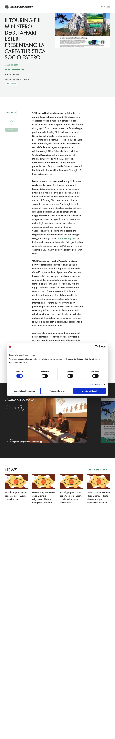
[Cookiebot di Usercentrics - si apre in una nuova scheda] (96, 346)
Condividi (9, 113)
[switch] (45, 376)
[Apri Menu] (108, 7)
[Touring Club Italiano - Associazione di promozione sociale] (19, 7)
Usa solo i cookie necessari (24, 391)
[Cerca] (105, 7)
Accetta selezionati (57, 391)
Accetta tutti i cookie (90, 391)
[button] (21, 408)
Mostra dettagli (96, 384)
